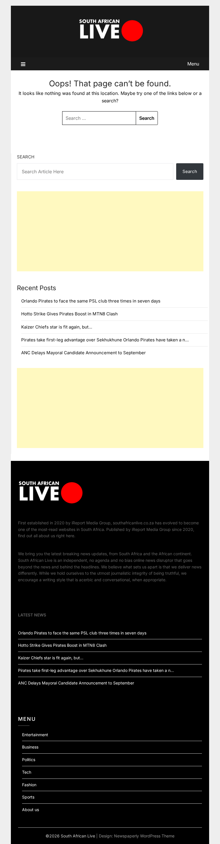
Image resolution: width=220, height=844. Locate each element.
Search (25, 157)
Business (30, 747)
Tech (26, 772)
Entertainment (35, 734)
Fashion (29, 784)
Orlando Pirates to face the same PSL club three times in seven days (90, 301)
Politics (28, 759)
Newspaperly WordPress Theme (144, 835)
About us (30, 809)
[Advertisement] (110, 231)
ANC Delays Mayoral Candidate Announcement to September (83, 352)
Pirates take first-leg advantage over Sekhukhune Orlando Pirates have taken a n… (105, 340)
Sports (28, 797)
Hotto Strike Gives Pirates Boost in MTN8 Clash (69, 313)
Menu (193, 64)
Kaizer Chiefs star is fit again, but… (56, 327)
